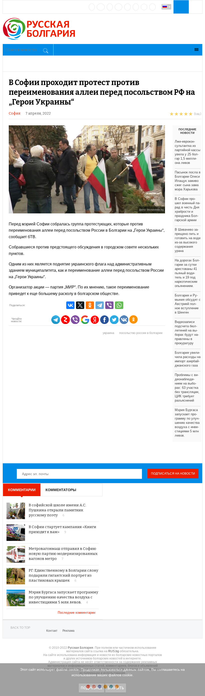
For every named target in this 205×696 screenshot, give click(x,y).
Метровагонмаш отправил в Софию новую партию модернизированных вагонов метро (63, 553)
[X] (80, 305)
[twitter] (110, 7)
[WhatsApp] (119, 305)
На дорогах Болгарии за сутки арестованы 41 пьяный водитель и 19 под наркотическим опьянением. (187, 273)
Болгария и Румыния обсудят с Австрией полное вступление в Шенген (187, 303)
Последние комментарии (77, 612)
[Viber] (109, 305)
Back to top (20, 627)
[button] (180, 7)
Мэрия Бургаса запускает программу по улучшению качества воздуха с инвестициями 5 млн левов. (63, 597)
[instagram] (127, 7)
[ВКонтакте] (70, 305)
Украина (108, 333)
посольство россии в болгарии (140, 333)
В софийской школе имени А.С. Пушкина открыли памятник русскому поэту (57, 510)
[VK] (92, 7)
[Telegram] (136, 7)
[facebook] (101, 7)
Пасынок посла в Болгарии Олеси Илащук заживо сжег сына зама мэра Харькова (187, 180)
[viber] (144, 7)
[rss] (152, 7)
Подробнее (91, 688)
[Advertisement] (105, 399)
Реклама (68, 630)
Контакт (52, 630)
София (14, 113)
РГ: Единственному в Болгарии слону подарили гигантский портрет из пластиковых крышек (63, 575)
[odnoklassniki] (118, 7)
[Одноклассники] (90, 305)
